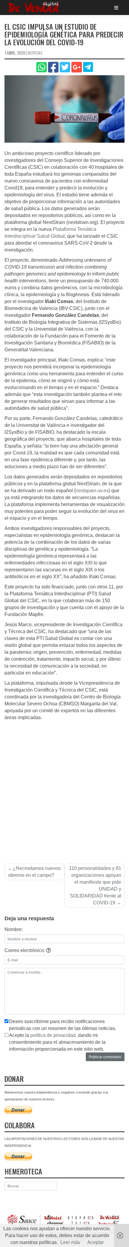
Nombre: (13, 929)
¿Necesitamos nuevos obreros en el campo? (34, 872)
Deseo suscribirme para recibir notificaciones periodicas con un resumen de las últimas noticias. (62, 1025)
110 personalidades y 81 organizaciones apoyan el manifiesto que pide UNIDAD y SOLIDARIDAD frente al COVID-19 (95, 885)
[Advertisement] (64, 788)
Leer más (70, 1242)
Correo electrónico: (25, 950)
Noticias (35, 52)
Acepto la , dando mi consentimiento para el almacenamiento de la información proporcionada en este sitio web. (57, 1042)
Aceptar (95, 1242)
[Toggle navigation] (116, 7)
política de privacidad (53, 1035)
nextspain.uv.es (92, 490)
